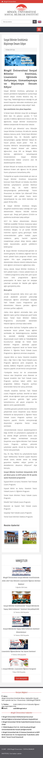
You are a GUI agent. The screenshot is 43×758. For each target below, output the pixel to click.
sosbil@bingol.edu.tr (20, 708)
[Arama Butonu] (35, 21)
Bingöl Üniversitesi (10, 2)
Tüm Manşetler (21, 678)
